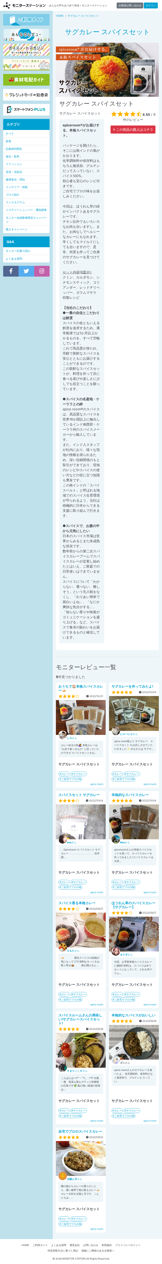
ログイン (151, 5)
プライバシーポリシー (127, 1245)
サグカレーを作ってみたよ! (132, 686)
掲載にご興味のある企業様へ (97, 1250)
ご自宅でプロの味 (71, 779)
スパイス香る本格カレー (77, 903)
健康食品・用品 (15, 179)
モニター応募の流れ (18, 251)
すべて (10, 133)
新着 (8, 141)
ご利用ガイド (40, 1245)
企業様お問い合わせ (130, 5)
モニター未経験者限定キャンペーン (26, 219)
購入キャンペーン (17, 229)
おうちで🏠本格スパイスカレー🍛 (80, 688)
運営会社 (75, 1245)
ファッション (14, 164)
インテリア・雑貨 (17, 187)
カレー (65, 773)
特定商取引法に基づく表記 (63, 1250)
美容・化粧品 (14, 171)
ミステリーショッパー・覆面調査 (26, 210)
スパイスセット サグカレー (79, 795)
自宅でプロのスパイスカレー (80, 1131)
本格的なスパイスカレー (130, 795)
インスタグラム (15, 202)
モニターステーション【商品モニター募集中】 (24, 5)
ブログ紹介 (12, 194)
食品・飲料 (12, 156)
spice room (96, 784)
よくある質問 (14, 258)
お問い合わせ (90, 1245)
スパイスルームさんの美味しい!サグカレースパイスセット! (80, 1019)
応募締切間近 (14, 148)
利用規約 (107, 1245)
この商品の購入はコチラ (134, 129)
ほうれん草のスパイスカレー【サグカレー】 (133, 905)
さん (72, 738)
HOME (25, 1245)
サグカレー (79, 773)
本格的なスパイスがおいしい (133, 1015)
